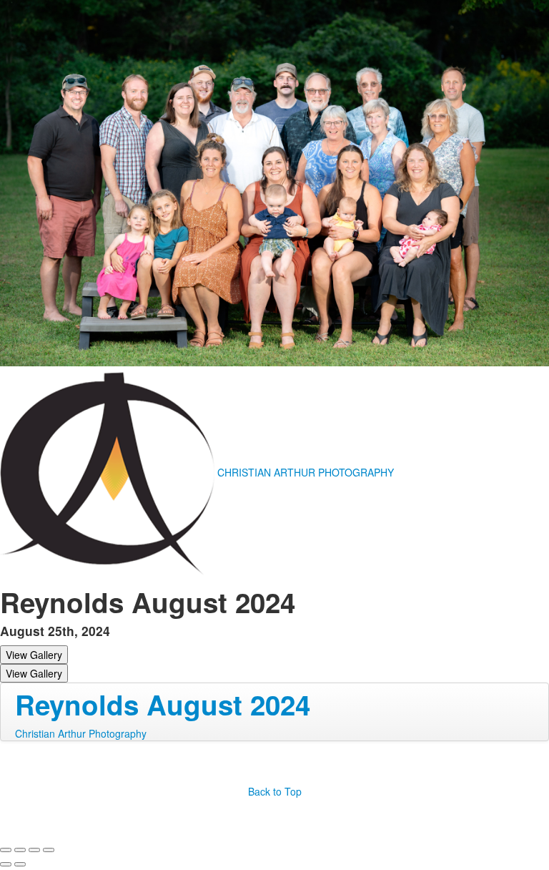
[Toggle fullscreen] (34, 850)
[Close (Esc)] (5, 850)
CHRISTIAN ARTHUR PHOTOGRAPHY (305, 472)
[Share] (20, 850)
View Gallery (34, 654)
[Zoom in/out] (48, 850)
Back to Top (275, 791)
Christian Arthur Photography (81, 733)
